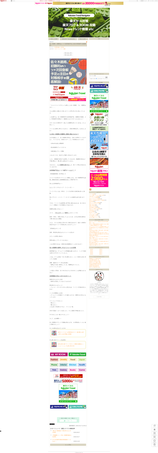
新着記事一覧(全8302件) (68, 39)
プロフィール (56, 6)
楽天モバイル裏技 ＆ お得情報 (94, 208)
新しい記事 (154, 438)
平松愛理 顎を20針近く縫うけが (95, 264)
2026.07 (91, 250)
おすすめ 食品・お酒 (93, 214)
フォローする (154, 431)
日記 (52, 6)
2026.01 (100, 251)
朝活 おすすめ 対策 (92, 206)
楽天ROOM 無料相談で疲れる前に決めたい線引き (98, 232)
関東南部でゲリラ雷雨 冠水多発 (95, 258)
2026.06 (91, 251)
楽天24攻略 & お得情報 (93, 207)
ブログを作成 (151, 0)
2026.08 (91, 249)
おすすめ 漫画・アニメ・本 (94, 217)
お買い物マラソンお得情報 (94, 196)
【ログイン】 (107, 6)
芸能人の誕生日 (92, 205)
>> (143, 0)
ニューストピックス (99, 256)
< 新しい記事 (53, 39)
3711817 (107, 5)
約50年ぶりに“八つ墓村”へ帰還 (94, 262)
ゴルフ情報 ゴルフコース (93, 216)
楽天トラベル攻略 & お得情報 (94, 202)
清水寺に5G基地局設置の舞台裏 (95, 263)
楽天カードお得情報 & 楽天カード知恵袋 (96, 200)
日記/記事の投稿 (99, 219)
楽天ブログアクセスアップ (94, 203)
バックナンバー (99, 247)
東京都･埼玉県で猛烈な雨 (94, 265)
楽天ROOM (91, 201)
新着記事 (154, 442)
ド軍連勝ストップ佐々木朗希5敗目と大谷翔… (62, 436)
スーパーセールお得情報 (93, 197)
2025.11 (100, 254)
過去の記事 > (83, 39)
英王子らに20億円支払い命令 (94, 267)
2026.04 (91, 254)
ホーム (49, 6)
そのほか (13, 0)
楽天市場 (156, 0)
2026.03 (100, 249)
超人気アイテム (92, 212)
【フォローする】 (101, 6)
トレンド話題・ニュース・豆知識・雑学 (96, 195)
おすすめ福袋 (91, 211)
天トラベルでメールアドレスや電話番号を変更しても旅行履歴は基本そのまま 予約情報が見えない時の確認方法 (99, 227)
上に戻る (154, 446)
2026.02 (100, 250)
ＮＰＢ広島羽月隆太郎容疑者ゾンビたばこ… (61, 440)
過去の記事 (154, 434)
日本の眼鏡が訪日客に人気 (94, 259)
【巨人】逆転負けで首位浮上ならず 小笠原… (61, 431)
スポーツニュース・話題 (60, 48)
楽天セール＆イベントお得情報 (95, 198)
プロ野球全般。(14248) (59, 47)
